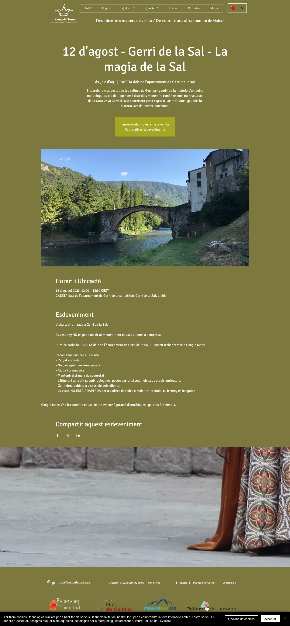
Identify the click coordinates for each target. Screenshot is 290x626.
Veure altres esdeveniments (145, 129)
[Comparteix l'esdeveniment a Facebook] (58, 435)
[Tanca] (284, 619)
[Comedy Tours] (49, 582)
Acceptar (270, 619)
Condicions (154, 582)
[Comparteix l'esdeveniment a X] (68, 435)
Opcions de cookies (241, 619)
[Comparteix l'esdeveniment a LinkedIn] (78, 435)
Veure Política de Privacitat (153, 621)
